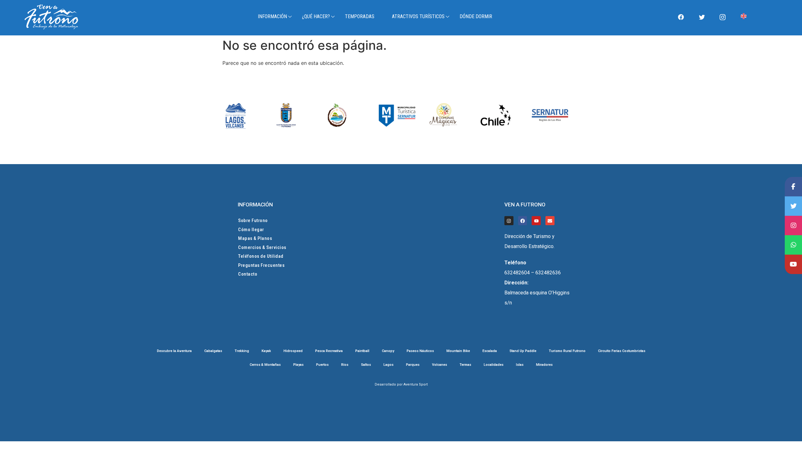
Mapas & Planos (255, 238)
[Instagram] (722, 17)
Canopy (388, 351)
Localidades (493, 365)
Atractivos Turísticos (418, 16)
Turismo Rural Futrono (567, 351)
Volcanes (439, 365)
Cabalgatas (213, 351)
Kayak (266, 351)
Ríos (344, 365)
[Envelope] (550, 220)
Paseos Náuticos (420, 351)
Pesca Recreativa (329, 351)
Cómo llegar (251, 229)
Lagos (388, 365)
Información (272, 16)
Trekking (242, 351)
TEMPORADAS (359, 16)
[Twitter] (701, 17)
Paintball (362, 351)
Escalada (489, 351)
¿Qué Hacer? (316, 16)
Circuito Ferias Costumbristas (621, 351)
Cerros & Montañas (265, 365)
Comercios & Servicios (262, 247)
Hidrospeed (293, 351)
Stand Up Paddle (522, 351)
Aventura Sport (416, 384)
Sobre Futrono (253, 220)
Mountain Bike (458, 351)
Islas (519, 365)
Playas (298, 365)
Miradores (544, 365)
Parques (412, 365)
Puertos (322, 365)
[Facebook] (681, 17)
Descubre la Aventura (174, 351)
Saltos (366, 365)
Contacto (247, 274)
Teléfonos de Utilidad (261, 256)
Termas (465, 365)
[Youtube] (536, 220)
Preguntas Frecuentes (261, 265)
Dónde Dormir (476, 16)
